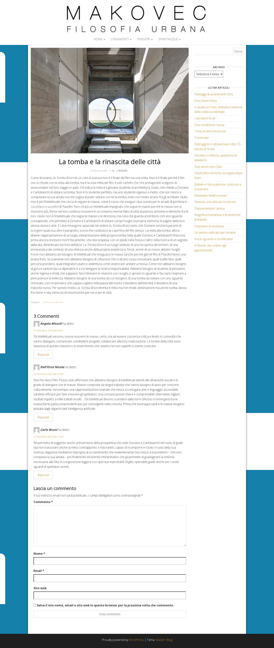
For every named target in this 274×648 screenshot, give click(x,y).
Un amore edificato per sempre (215, 232)
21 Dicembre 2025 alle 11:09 (48, 436)
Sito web (40, 588)
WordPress (136, 640)
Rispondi (43, 354)
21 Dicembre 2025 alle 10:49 (48, 374)
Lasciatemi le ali (204, 118)
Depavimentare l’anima (209, 208)
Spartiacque (168, 39)
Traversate (201, 138)
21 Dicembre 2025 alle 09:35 (48, 330)
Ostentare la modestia (209, 226)
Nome (39, 554)
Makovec (122, 170)
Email (39, 571)
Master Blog (164, 640)
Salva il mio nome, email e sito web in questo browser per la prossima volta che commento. (105, 605)
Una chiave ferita (205, 101)
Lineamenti (120, 39)
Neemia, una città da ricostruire (215, 202)
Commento (43, 502)
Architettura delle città (53, 302)
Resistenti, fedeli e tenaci (210, 195)
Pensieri (144, 39)
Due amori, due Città (207, 167)
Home (98, 39)
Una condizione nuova (209, 125)
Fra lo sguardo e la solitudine (213, 239)
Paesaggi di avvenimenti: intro (213, 94)
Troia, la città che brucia (210, 131)
